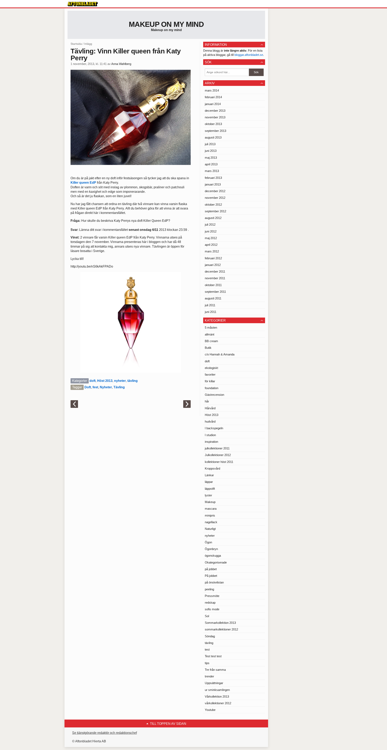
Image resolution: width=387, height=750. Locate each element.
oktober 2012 (213, 204)
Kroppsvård (212, 468)
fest (95, 387)
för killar (210, 381)
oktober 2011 (213, 285)
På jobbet (211, 575)
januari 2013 (213, 184)
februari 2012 (213, 258)
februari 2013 (213, 177)
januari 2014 (213, 104)
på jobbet (211, 569)
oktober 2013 (213, 124)
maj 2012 (211, 238)
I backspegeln (214, 428)
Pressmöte (212, 596)
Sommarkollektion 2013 (220, 622)
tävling (132, 380)
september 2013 (215, 130)
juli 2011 (210, 305)
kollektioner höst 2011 (219, 462)
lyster (208, 495)
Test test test (213, 656)
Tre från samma (215, 669)
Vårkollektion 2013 (217, 696)
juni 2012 (210, 231)
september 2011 (215, 291)
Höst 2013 (104, 380)
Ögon (208, 542)
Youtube (210, 709)
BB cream (211, 341)
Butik (208, 347)
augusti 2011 (213, 298)
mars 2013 (212, 171)
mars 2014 (212, 90)
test (207, 649)
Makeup (210, 502)
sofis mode (212, 609)
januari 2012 (213, 265)
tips (207, 663)
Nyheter (106, 387)
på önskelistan (214, 582)
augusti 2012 (213, 218)
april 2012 (211, 244)
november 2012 (215, 197)
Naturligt (210, 528)
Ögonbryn (211, 549)
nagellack (211, 522)
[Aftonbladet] (83, 4)
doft (92, 380)
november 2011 (215, 278)
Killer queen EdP (84, 182)
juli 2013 (210, 144)
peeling (209, 589)
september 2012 (215, 211)
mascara (210, 508)
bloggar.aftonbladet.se (248, 54)
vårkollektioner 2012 (218, 703)
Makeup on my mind (166, 24)
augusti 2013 (213, 137)
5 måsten (211, 327)
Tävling (119, 387)
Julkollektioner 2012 (218, 455)
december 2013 (215, 110)
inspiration (211, 441)
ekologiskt (211, 368)
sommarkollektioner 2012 (221, 629)
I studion (210, 435)
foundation (211, 388)
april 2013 (211, 164)
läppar (209, 481)
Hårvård (210, 408)
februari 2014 (213, 97)
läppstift (210, 488)
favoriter (210, 374)
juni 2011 (210, 312)
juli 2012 (210, 224)
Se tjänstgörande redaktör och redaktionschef (104, 732)
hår (207, 401)
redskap (210, 602)
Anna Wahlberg (121, 64)
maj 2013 (211, 157)
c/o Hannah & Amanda (219, 354)
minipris (210, 515)
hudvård (210, 421)
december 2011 (215, 271)
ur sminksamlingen (217, 690)
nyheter (120, 380)
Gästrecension (214, 394)
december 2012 (215, 191)
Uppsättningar (214, 683)
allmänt (209, 334)
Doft (87, 387)
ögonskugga (213, 555)
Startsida (76, 43)
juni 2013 (210, 150)
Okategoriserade (216, 562)
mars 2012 (212, 251)
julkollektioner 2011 (217, 448)
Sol (207, 616)
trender (209, 676)
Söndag (210, 636)
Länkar (209, 475)
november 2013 (215, 117)
